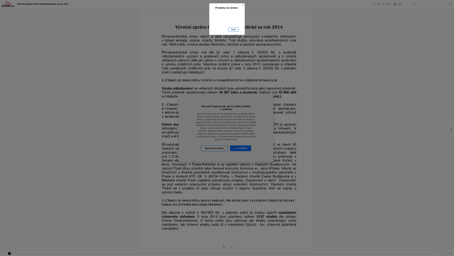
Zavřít (233, 30)
